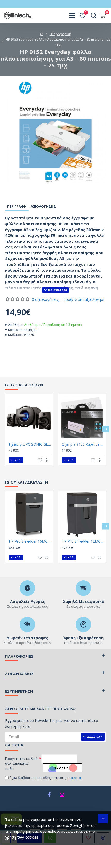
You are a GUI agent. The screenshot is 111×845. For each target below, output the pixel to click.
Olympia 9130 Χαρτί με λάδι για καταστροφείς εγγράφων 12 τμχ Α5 (83, 444)
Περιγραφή (17, 206)
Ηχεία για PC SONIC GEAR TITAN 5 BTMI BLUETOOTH (30, 444)
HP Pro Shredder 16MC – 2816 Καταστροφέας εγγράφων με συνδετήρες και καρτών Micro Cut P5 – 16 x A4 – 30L (30, 541)
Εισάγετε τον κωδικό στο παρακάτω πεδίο (21, 763)
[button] (5, 429)
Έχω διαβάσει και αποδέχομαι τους (45, 777)
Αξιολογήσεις (43, 206)
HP (36, 329)
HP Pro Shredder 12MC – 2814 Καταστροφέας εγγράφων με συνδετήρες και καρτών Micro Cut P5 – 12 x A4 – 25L (83, 541)
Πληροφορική (60, 33)
